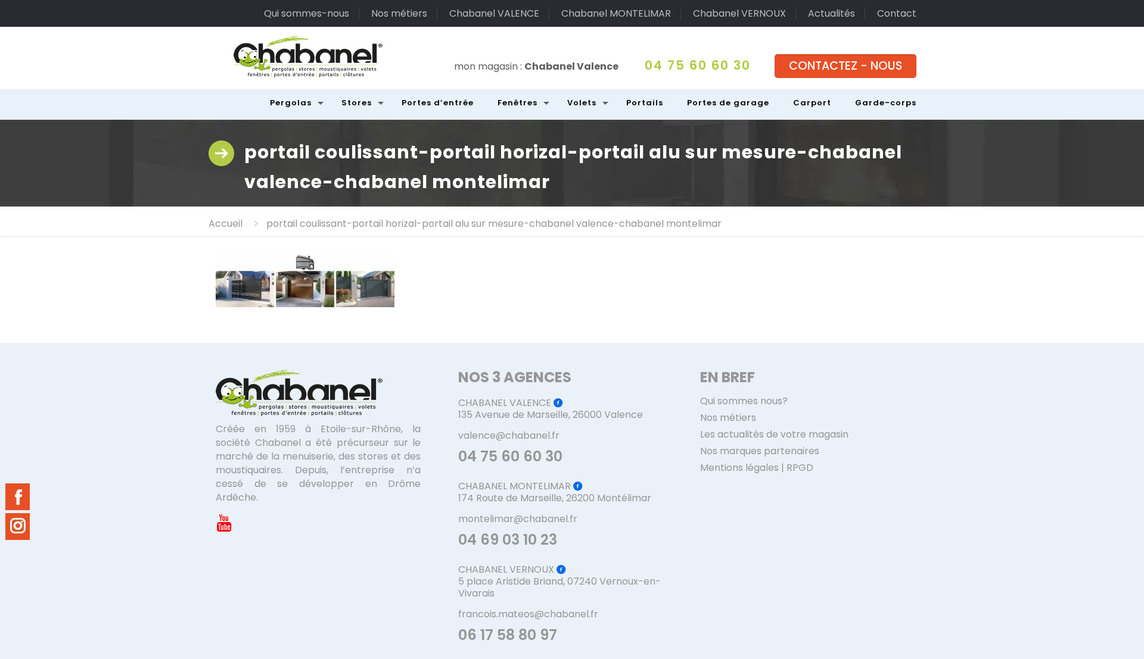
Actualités (831, 13)
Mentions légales (739, 467)
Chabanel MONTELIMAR (616, 13)
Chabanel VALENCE (494, 13)
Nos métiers (399, 13)
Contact (896, 13)
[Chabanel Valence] (308, 56)
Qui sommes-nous (306, 13)
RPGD (799, 467)
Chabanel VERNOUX (739, 13)
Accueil (226, 223)
